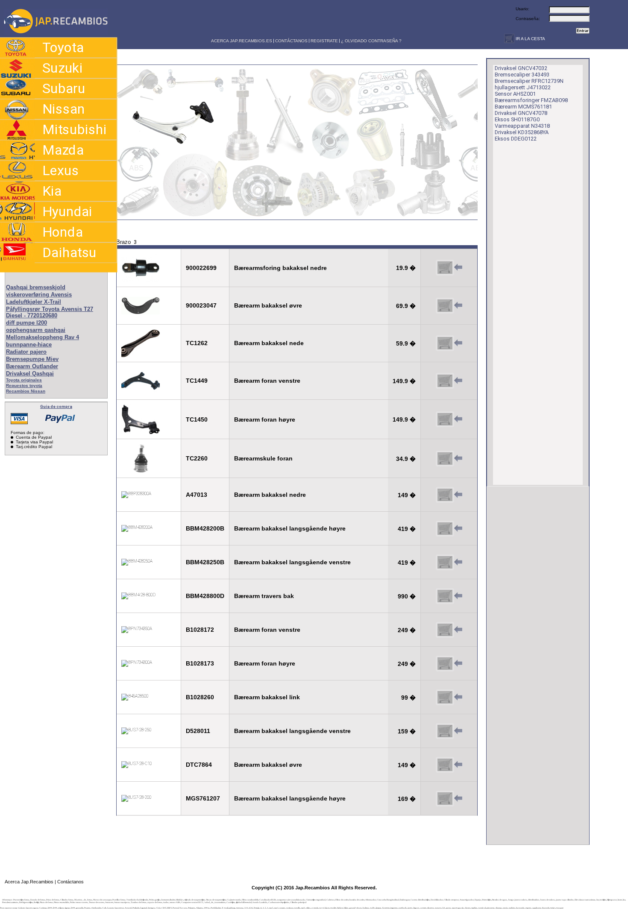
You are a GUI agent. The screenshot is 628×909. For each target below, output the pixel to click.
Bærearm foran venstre (267, 380)
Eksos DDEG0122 (516, 138)
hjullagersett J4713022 (523, 87)
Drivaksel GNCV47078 (521, 113)
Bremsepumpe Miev (32, 359)
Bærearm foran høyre (264, 419)
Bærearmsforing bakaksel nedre (280, 267)
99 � (408, 697)
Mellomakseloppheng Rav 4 (42, 337)
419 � (407, 528)
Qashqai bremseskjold (35, 287)
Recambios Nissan (25, 391)
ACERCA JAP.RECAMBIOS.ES (241, 40)
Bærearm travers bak (264, 595)
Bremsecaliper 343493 (522, 74)
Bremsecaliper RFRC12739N (529, 81)
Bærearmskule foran (263, 458)
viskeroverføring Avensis (39, 294)
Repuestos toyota (24, 385)
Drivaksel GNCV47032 (521, 68)
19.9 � (406, 267)
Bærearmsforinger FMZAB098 (531, 100)
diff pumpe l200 (26, 323)
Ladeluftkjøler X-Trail (33, 302)
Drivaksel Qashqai (30, 373)
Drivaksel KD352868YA (522, 132)
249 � (407, 630)
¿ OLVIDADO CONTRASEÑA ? (371, 40)
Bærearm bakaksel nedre (270, 494)
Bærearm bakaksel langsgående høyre (290, 528)
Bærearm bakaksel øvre (268, 305)
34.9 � (406, 458)
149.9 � (404, 381)
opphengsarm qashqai (35, 330)
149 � (407, 495)
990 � (407, 596)
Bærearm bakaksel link (267, 697)
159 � (407, 731)
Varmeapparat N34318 (522, 126)
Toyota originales (24, 380)
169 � (407, 798)
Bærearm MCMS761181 (523, 106)
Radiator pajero (26, 352)
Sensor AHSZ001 (515, 94)
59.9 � (406, 343)
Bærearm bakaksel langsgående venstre (292, 562)
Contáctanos (70, 881)
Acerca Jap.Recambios (29, 881)
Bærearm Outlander (32, 366)
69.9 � (406, 305)
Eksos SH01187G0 (517, 119)
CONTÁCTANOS (291, 40)
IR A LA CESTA (529, 38)
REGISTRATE (324, 40)
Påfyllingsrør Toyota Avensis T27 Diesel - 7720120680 (49, 312)
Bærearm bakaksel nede (269, 343)
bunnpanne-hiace (29, 344)
